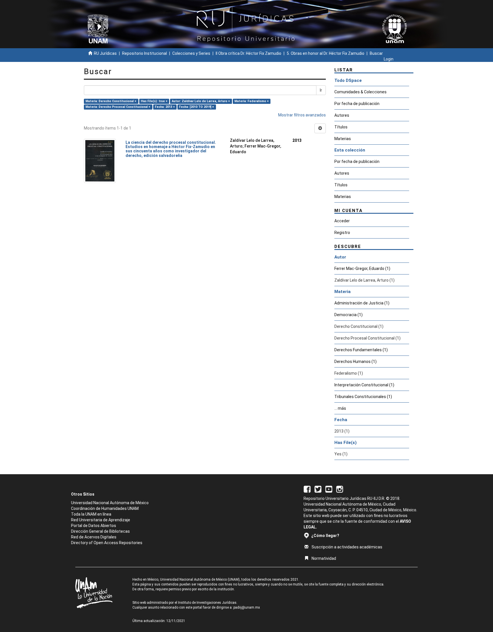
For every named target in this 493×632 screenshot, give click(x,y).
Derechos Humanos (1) (355, 361)
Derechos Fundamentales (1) (361, 350)
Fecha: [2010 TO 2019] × (196, 107)
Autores (341, 115)
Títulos (340, 127)
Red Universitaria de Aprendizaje (100, 520)
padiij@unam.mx (246, 607)
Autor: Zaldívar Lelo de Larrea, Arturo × (201, 101)
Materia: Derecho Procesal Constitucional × (118, 107)
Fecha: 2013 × (165, 107)
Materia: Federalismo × (252, 101)
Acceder (342, 221)
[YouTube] (328, 488)
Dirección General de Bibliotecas (100, 531)
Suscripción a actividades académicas (347, 547)
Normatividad (324, 558)
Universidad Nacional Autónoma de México (110, 502)
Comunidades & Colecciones (360, 92)
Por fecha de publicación (356, 103)
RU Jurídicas (105, 53)
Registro (342, 232)
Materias (342, 138)
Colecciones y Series (191, 53)
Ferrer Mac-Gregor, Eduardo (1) (362, 268)
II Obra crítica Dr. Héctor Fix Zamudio (248, 53)
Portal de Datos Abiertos (93, 525)
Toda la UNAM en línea (91, 514)
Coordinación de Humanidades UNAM (105, 508)
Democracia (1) (348, 314)
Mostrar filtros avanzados (302, 115)
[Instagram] (339, 488)
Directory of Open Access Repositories (106, 542)
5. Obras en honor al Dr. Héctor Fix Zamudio (325, 53)
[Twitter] (318, 488)
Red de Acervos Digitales (93, 537)
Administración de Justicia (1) (361, 303)
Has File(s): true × (154, 101)
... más (340, 408)
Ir (321, 90)
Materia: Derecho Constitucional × (111, 101)
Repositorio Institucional (144, 53)
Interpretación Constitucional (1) (364, 385)
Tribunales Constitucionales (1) (363, 396)
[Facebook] (307, 488)
